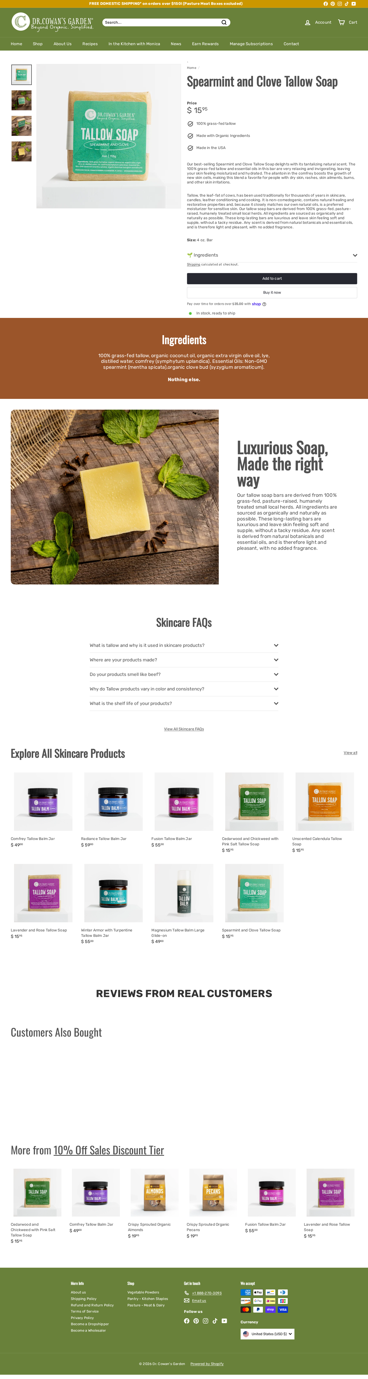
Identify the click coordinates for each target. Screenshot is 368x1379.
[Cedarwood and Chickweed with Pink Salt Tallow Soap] (254, 813)
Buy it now (272, 292)
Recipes (90, 43)
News (176, 43)
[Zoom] (109, 136)
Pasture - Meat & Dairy (146, 1305)
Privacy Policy (82, 1318)
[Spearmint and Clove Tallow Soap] (254, 902)
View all (350, 753)
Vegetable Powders (143, 1292)
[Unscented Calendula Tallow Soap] (324, 813)
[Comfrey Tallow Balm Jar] (43, 811)
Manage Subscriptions (251, 43)
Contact (291, 43)
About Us (63, 43)
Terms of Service (85, 1311)
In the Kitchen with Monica (134, 43)
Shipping (193, 264)
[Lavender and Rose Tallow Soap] (43, 902)
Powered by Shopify (207, 1364)
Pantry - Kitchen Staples (147, 1299)
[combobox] (166, 22)
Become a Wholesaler (88, 1330)
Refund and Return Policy (92, 1305)
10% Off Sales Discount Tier (109, 1150)
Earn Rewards (205, 43)
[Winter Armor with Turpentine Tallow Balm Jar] (113, 905)
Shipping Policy (83, 1299)
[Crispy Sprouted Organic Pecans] (213, 1204)
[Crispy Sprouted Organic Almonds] (154, 1204)
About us (78, 1292)
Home (16, 43)
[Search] (224, 22)
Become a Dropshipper (90, 1324)
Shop (38, 43)
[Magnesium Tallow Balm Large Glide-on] (183, 905)
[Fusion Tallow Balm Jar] (183, 811)
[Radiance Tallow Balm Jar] (113, 811)
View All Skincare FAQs (184, 729)
